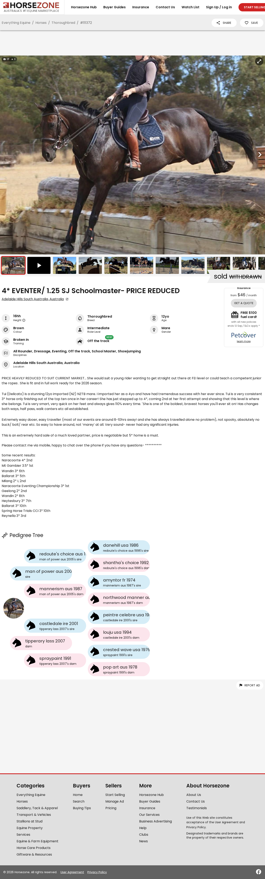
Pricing (110, 808)
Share (227, 23)
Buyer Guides (114, 7)
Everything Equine (16, 22)
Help (143, 828)
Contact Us (165, 7)
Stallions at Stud (29, 821)
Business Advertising (155, 821)
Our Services (149, 814)
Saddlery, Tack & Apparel (37, 808)
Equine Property (30, 828)
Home (78, 794)
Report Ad (252, 685)
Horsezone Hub (84, 7)
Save (254, 23)
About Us (193, 794)
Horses (41, 22)
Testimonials (196, 808)
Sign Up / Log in (219, 7)
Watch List (190, 7)
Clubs (143, 834)
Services (23, 834)
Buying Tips (82, 808)
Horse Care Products (34, 847)
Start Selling (115, 794)
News (143, 841)
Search (78, 801)
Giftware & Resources (34, 854)
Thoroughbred (63, 22)
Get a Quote (243, 303)
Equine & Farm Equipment (37, 841)
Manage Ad (114, 801)
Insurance (140, 7)
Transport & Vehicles (34, 814)
